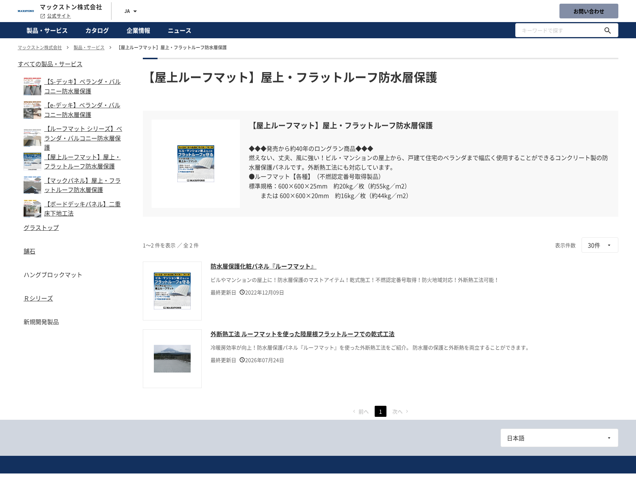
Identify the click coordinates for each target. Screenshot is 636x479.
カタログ (97, 30)
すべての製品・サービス (50, 63)
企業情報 (138, 30)
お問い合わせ (588, 11)
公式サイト (59, 16)
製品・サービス (47, 30)
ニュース (179, 30)
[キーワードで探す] (607, 30)
